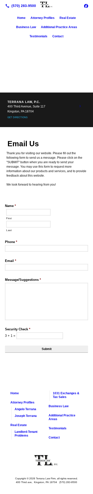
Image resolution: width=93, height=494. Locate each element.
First (9, 218)
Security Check (17, 329)
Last (9, 230)
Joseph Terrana (26, 416)
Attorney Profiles (43, 18)
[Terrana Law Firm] (46, 5)
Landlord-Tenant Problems (26, 433)
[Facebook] (86, 5)
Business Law (26, 27)
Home (21, 18)
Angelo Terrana (25, 409)
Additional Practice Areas (59, 27)
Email (10, 260)
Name (10, 205)
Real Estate (68, 18)
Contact (57, 36)
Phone (11, 242)
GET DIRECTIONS (17, 117)
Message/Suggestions (23, 279)
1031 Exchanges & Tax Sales (66, 395)
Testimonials (38, 36)
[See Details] (80, 106)
